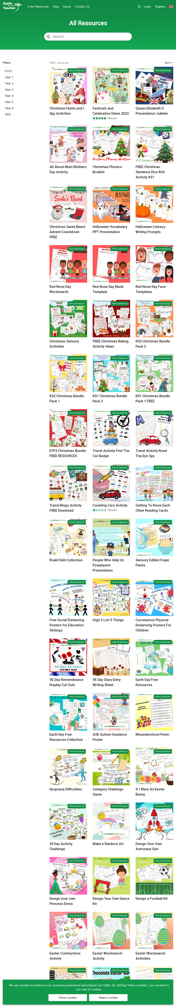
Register (160, 6)
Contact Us (82, 6)
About (67, 6)
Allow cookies (68, 997)
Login (147, 6)
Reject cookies (108, 997)
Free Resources (38, 6)
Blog (56, 6)
